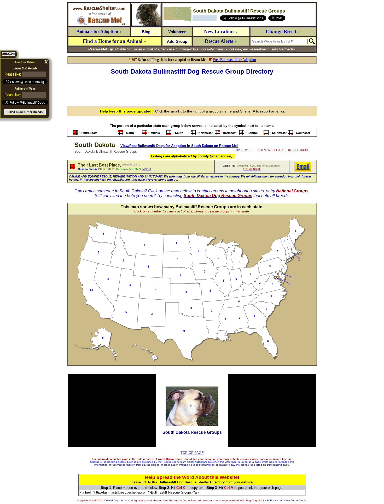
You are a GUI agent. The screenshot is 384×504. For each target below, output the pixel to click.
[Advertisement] (192, 90)
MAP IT (146, 169)
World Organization (117, 500)
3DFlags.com (274, 500)
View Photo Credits (295, 500)
